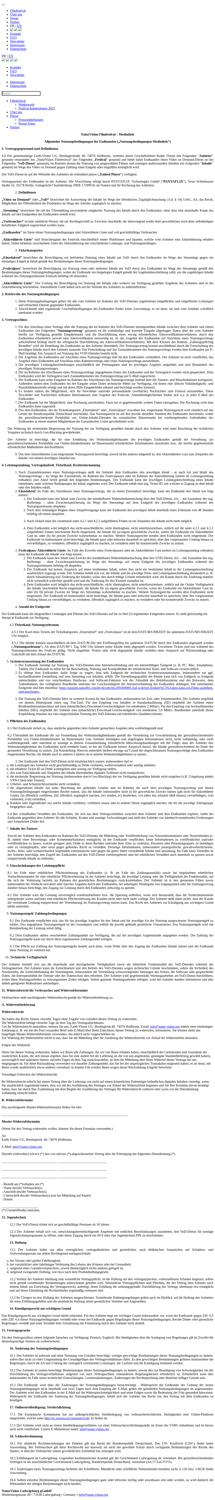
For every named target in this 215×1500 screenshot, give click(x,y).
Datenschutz (18, 49)
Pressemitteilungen (30, 119)
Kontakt (15, 34)
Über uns (16, 14)
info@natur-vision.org (165, 1026)
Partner (15, 22)
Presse (14, 18)
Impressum (17, 45)
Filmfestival (18, 10)
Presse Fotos (26, 123)
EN (19, 26)
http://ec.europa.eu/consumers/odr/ (67, 1418)
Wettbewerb (26, 104)
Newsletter (17, 41)
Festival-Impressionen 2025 (36, 108)
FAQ (13, 37)
